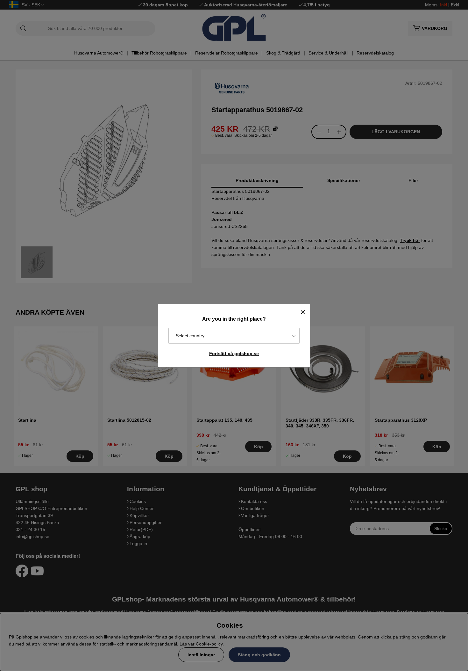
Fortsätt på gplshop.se (234, 353)
